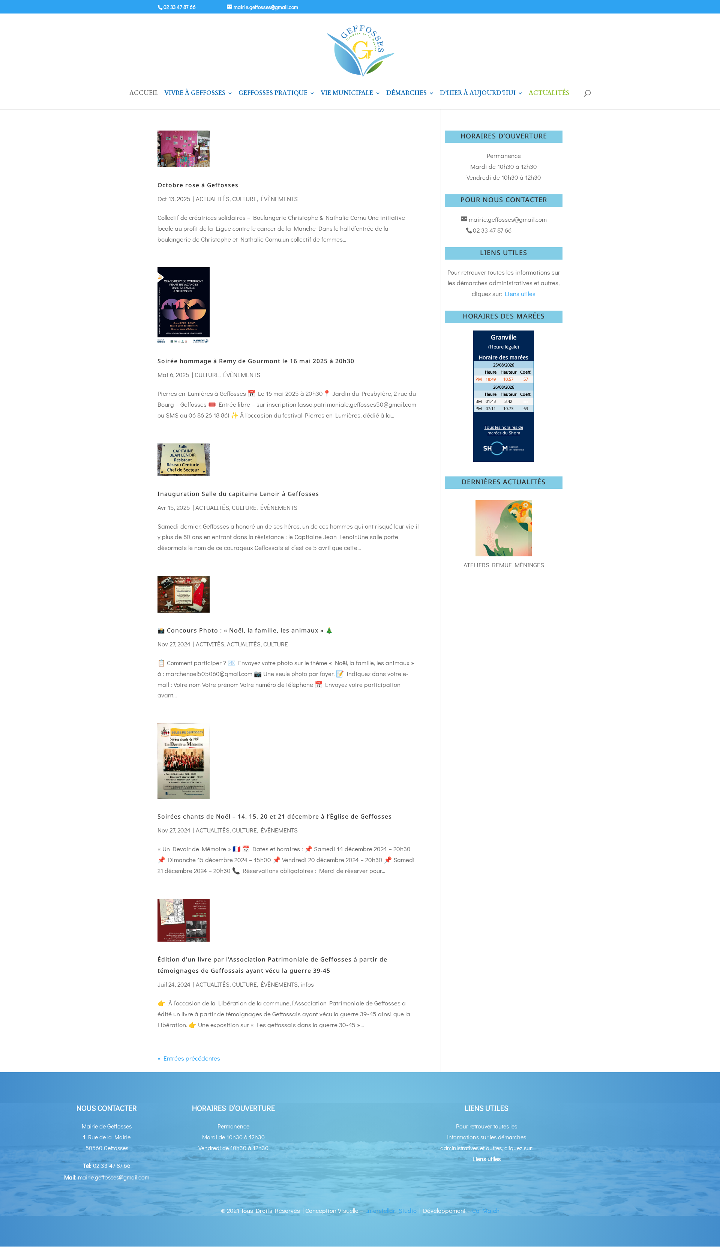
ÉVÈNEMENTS (279, 198)
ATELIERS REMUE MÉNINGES (504, 564)
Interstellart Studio (391, 1210)
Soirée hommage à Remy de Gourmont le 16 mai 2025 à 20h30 (256, 361)
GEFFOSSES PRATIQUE (273, 93)
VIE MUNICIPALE (347, 93)
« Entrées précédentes (189, 1058)
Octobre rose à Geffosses (198, 185)
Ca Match (486, 1210)
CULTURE (244, 198)
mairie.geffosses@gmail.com (508, 219)
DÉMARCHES (406, 93)
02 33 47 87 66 (180, 7)
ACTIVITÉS (210, 644)
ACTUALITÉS (549, 93)
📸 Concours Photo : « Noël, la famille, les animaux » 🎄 (245, 630)
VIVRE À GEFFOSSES (194, 93)
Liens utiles (520, 293)
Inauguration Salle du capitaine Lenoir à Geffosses (238, 494)
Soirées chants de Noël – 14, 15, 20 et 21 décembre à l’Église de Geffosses (275, 816)
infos (307, 984)
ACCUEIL (144, 93)
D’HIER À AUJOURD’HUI (478, 93)
